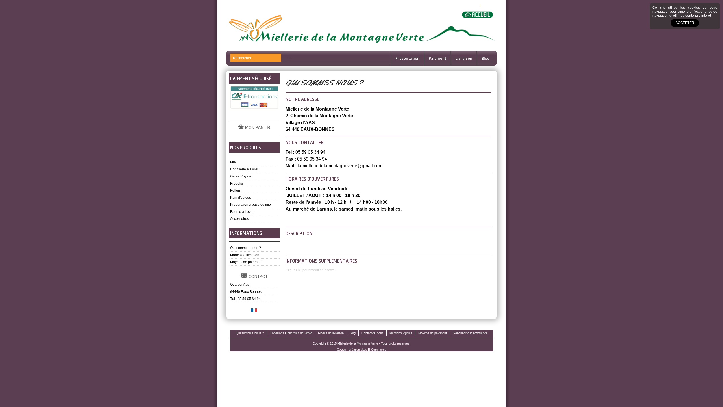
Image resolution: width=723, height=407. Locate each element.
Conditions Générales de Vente (291, 333)
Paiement (437, 58)
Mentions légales (400, 333)
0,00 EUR (488, 5)
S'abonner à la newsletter (470, 333)
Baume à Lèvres (242, 212)
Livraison (464, 58)
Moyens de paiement (246, 262)
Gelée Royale (240, 176)
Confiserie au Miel (244, 169)
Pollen (235, 190)
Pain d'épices (240, 198)
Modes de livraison (244, 255)
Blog (485, 58)
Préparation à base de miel (251, 205)
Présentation (407, 58)
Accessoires (239, 219)
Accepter (685, 23)
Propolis (236, 183)
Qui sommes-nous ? (245, 248)
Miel (233, 162)
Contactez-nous (373, 333)
